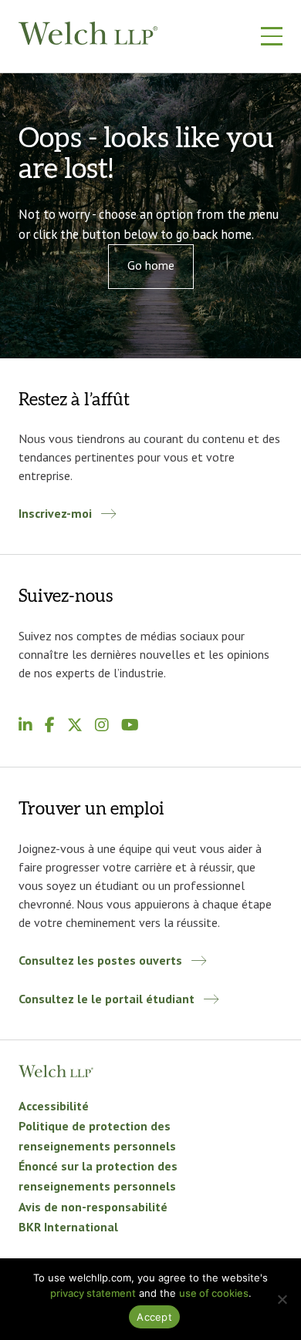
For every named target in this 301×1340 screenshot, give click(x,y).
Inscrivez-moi (55, 513)
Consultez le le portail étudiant (106, 998)
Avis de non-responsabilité (93, 1206)
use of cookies (214, 1293)
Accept (154, 1317)
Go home (150, 265)
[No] (281, 1299)
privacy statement (93, 1293)
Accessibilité (55, 1105)
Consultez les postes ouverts (100, 960)
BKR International (68, 1226)
